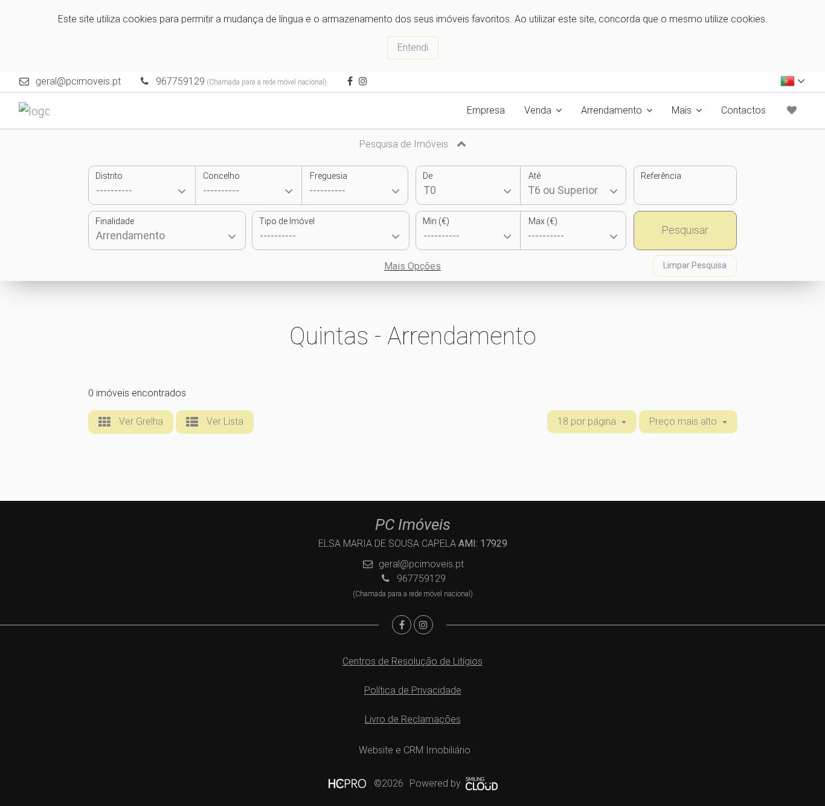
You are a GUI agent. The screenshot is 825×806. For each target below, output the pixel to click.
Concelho (221, 176)
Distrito (109, 176)
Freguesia (328, 176)
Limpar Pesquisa (695, 265)
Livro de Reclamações (413, 719)
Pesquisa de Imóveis (405, 144)
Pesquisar (684, 230)
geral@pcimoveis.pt (78, 81)
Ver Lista (223, 421)
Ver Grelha (140, 421)
